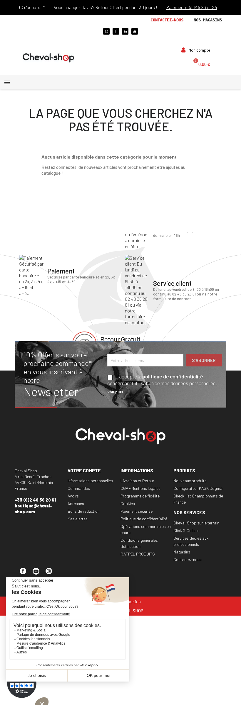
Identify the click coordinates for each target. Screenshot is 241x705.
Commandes (79, 488)
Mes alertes (78, 518)
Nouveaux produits (190, 480)
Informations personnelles (90, 480)
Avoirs (73, 495)
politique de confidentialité (172, 376)
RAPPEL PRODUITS (137, 553)
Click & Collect (186, 530)
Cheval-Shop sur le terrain (196, 522)
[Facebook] (116, 31)
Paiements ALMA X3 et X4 (187, 7)
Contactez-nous (166, 20)
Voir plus (115, 391)
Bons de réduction (84, 511)
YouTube (38, 574)
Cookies (127, 503)
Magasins (181, 551)
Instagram (51, 574)
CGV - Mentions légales (140, 488)
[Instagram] (106, 31)
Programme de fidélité (140, 495)
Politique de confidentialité (143, 518)
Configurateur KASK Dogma (197, 488)
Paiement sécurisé (136, 511)
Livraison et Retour (137, 480)
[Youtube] (134, 31)
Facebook (25, 574)
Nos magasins (208, 20)
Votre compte (84, 470)
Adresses (76, 503)
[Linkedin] (125, 31)
